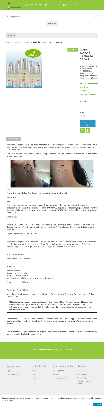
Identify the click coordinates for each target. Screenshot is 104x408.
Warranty (33, 378)
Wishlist (56, 374)
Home (9, 43)
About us (33, 371)
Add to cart (87, 123)
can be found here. (79, 147)
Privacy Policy (82, 378)
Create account (13, 374)
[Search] (96, 17)
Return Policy (82, 374)
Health (11, 35)
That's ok (97, 405)
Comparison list (59, 378)
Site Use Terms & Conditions (83, 383)
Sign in (9, 371)
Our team (80, 371)
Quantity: (84, 101)
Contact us (34, 374)
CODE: (82, 112)
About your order (60, 371)
